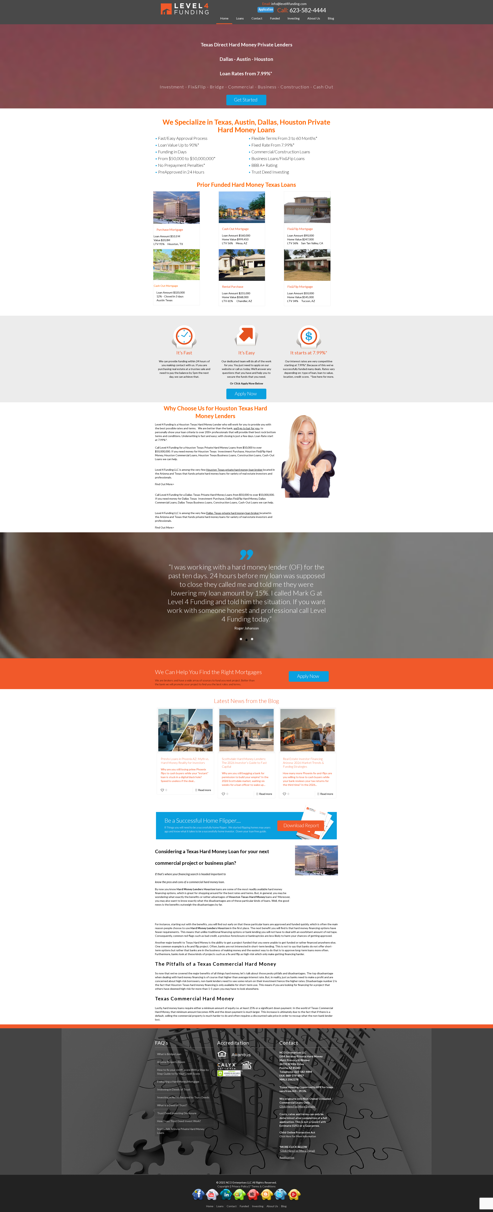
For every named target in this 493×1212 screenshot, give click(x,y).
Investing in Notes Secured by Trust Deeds (183, 1071)
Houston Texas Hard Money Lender (200, 424)
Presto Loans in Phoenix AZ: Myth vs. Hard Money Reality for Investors (185, 734)
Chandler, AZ (244, 301)
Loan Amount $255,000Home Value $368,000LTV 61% (236, 297)
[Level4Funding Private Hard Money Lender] (185, 8)
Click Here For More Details (297, 1080)
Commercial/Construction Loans (281, 151)
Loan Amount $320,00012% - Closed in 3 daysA (171, 296)
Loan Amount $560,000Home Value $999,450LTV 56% (236, 239)
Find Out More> (164, 484)
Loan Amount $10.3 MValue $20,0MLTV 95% (167, 240)
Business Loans (265, 158)
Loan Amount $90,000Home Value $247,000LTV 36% (300, 239)
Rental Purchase (232, 286)
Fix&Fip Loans (292, 158)
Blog (284, 1180)
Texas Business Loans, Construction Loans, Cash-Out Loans (222, 502)
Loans (220, 1180)
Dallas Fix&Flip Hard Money (241, 498)
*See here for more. (322, 376)
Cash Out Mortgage (235, 229)
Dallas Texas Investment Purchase (203, 498)
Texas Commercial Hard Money (194, 972)
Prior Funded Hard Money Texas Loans (246, 184)
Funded (244, 1180)
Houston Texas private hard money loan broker (234, 469)
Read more (204, 764)
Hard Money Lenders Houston (196, 863)
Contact (232, 1180)
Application (286, 1131)
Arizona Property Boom (171, 1036)
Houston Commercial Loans (180, 455)
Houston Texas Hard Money (247, 870)
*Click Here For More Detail (297, 1124)
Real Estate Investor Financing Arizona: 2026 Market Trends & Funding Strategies (303, 736)
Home (209, 1180)
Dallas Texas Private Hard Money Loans (208, 494)
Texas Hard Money (197, 916)
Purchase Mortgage (170, 229)
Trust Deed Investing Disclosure (176, 1087)
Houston (173, 244)
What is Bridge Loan (169, 1028)
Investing (257, 1180)
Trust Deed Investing (270, 171)
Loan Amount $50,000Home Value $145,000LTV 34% (300, 297)
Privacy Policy (240, 1160)
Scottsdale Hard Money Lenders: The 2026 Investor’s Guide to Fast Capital (244, 736)
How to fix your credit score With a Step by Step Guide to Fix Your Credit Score (183, 1045)
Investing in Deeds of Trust (173, 1063)
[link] (176, 207)
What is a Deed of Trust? (172, 1079)
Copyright (223, 1160)
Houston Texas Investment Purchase (221, 451)
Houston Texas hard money (187, 958)
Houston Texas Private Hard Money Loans (210, 447)
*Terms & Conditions (263, 1160)
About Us (272, 1180)
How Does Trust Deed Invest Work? (179, 1095)
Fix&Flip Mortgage (300, 229)
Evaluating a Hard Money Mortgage (178, 1055)
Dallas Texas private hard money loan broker (233, 513)
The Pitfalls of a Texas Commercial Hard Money (215, 938)
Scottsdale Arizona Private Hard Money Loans (180, 1104)
